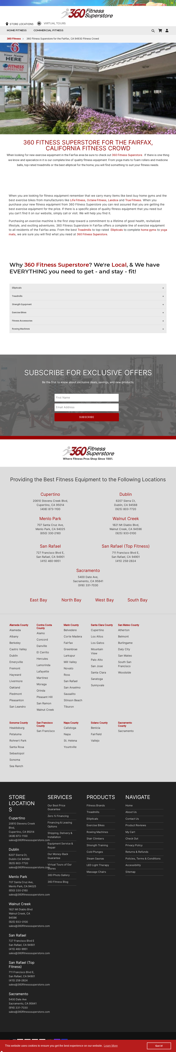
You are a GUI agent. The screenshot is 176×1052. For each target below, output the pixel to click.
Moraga (42, 684)
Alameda (15, 630)
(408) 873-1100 (50, 509)
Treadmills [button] (17, 296)
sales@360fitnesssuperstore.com (29, 840)
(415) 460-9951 (50, 561)
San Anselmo (72, 687)
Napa (67, 734)
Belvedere (70, 630)
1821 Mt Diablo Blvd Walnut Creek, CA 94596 (20, 913)
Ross (67, 674)
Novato (68, 668)
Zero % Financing (58, 816)
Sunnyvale (97, 685)
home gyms (148, 229)
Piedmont (15, 694)
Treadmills (84, 229)
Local (119, 264)
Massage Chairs (96, 871)
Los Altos (97, 636)
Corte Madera (73, 636)
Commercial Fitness (49, 30)
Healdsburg (16, 727)
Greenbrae (70, 649)
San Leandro (17, 706)
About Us (131, 812)
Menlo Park (50, 518)
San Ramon (44, 703)
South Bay (137, 599)
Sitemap (130, 871)
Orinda (41, 690)
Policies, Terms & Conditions (143, 858)
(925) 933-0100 (125, 533)
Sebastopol (16, 753)
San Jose (97, 666)
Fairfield (96, 734)
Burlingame (125, 643)
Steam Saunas (95, 858)
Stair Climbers (95, 838)
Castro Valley (18, 649)
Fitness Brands (96, 805)
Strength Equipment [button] (22, 304)
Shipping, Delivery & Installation (60, 835)
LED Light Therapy (98, 865)
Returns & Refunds (136, 851)
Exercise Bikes (95, 825)
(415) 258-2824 (125, 561)
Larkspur (69, 655)
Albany (13, 636)
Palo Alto (97, 659)
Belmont (123, 636)
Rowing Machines (97, 832)
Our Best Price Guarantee (56, 807)
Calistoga (70, 727)
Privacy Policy (133, 845)
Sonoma (14, 759)
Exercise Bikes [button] (19, 312)
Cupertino (50, 494)
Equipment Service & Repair (60, 845)
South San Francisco (124, 664)
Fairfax (68, 643)
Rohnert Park (17, 740)
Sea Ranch (16, 766)
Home (129, 805)
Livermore (16, 681)
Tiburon (69, 706)
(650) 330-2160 (50, 533)
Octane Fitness (96, 200)
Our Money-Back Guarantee (58, 856)
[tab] (88, 288)
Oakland (14, 687)
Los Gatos (97, 643)
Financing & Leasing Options (60, 824)
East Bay (38, 599)
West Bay (104, 599)
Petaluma (15, 734)
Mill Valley (70, 662)
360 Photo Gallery (59, 875)
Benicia (95, 727)
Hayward (15, 674)
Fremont (14, 668)
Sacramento (88, 570)
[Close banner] (172, 3)
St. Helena (70, 740)
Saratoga (97, 679)
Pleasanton (16, 700)
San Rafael (50, 546)
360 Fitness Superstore (127, 155)
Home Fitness (17, 30)
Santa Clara (98, 672)
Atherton (123, 630)
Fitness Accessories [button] (22, 320)
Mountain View (97, 651)
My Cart (130, 832)
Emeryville (16, 662)
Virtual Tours (55, 23)
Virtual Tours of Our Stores (60, 866)
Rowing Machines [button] (21, 329)
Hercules (42, 658)
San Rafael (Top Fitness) (126, 546)
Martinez (42, 677)
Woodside (124, 672)
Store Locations (22, 24)
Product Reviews (135, 825)
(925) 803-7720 (125, 509)
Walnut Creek (126, 518)
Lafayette (43, 671)
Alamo (41, 633)
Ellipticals (117, 229)
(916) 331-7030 (88, 585)
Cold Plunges (95, 851)
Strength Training (97, 845)
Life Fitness (77, 200)
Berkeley (15, 643)
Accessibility (133, 865)
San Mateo (125, 655)
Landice (113, 200)
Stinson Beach (73, 700)
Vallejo (95, 740)
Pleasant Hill (45, 697)
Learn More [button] (111, 1045)
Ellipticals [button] (16, 287)
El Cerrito (43, 652)
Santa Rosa (16, 747)
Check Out (131, 838)
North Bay (71, 599)
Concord (42, 639)
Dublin (125, 494)
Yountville (70, 747)
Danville (42, 646)
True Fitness (133, 200)
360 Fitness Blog (58, 881)
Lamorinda (43, 665)
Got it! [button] (159, 1045)
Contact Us (132, 818)
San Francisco (46, 731)
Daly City (124, 649)
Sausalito (70, 694)
